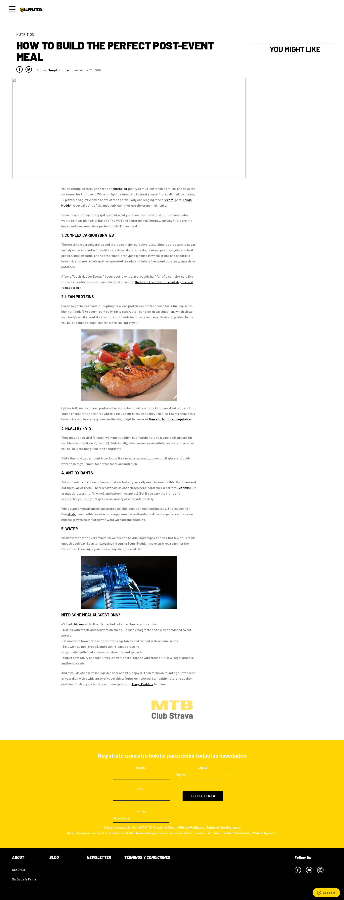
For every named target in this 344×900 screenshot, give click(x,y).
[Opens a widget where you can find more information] (326, 893)
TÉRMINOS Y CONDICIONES (147, 857)
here (139, 833)
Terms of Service (219, 827)
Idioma (202, 768)
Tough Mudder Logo (32, 9)
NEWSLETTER (99, 857)
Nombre (141, 768)
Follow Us (303, 857)
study (71, 514)
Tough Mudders (142, 684)
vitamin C (185, 488)
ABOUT (18, 857)
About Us (18, 869)
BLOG (54, 857)
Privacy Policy (189, 827)
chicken (78, 624)
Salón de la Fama (24, 879)
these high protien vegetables (170, 419)
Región (141, 811)
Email (141, 789)
